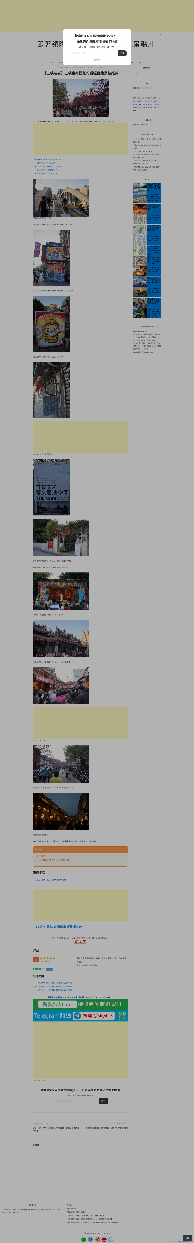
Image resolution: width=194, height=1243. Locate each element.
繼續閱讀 (97, 60)
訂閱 (122, 53)
